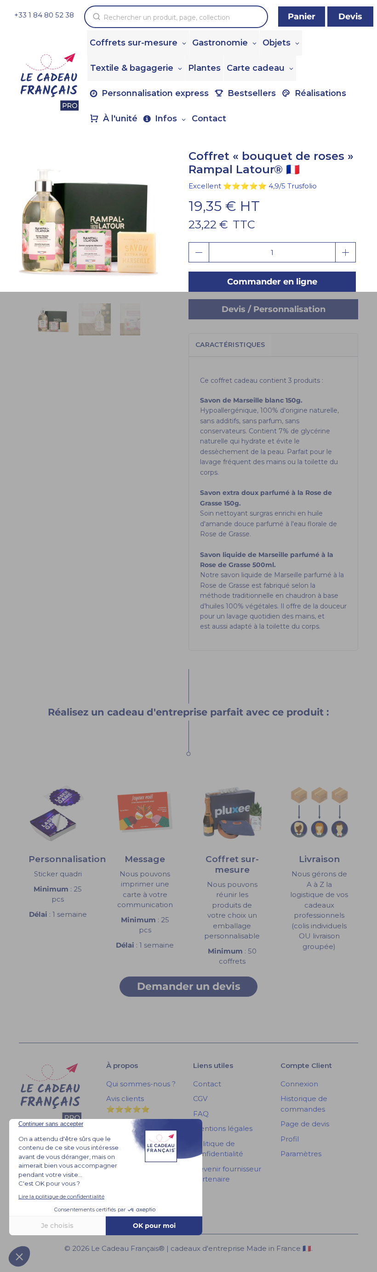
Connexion (299, 1083)
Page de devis (304, 1123)
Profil (289, 1139)
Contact (207, 1083)
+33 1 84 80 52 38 (44, 15)
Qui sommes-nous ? (141, 1083)
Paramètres (300, 1153)
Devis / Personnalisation (274, 309)
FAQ (201, 1113)
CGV (200, 1098)
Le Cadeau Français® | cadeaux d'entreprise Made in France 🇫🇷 (201, 1248)
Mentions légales (222, 1128)
